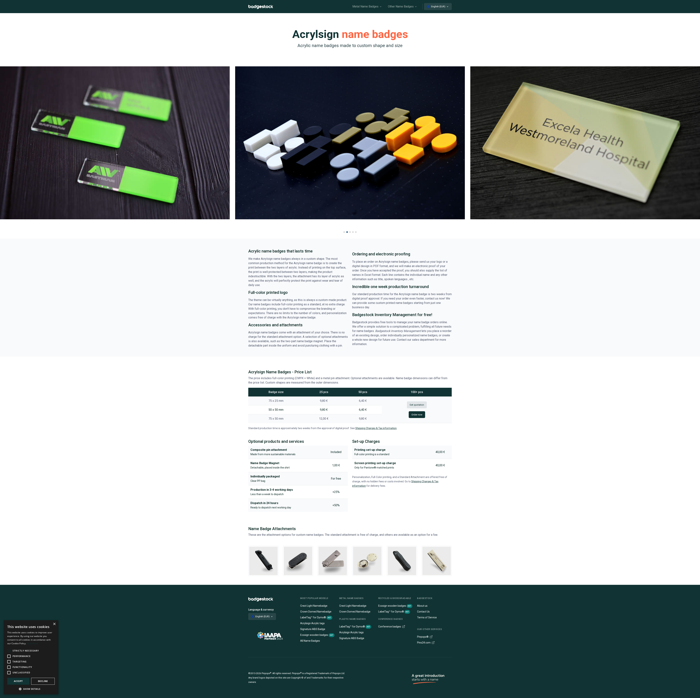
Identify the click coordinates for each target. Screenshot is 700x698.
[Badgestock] (260, 6)
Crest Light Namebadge (313, 605)
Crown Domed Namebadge (315, 611)
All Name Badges (310, 640)
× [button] (54, 624)
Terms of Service (427, 617)
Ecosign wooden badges (316, 634)
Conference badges (390, 626)
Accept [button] (18, 681)
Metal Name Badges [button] (365, 6)
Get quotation (417, 404)
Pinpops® (423, 636)
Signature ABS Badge (312, 629)
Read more (32, 643)
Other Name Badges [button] (401, 6)
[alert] (31, 657)
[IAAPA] (273, 635)
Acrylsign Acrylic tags (312, 623)
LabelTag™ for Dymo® (315, 617)
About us (422, 605)
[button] (344, 232)
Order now (416, 414)
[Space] (260, 599)
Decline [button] (43, 681)
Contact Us (423, 611)
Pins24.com (424, 642)
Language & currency (261, 609)
